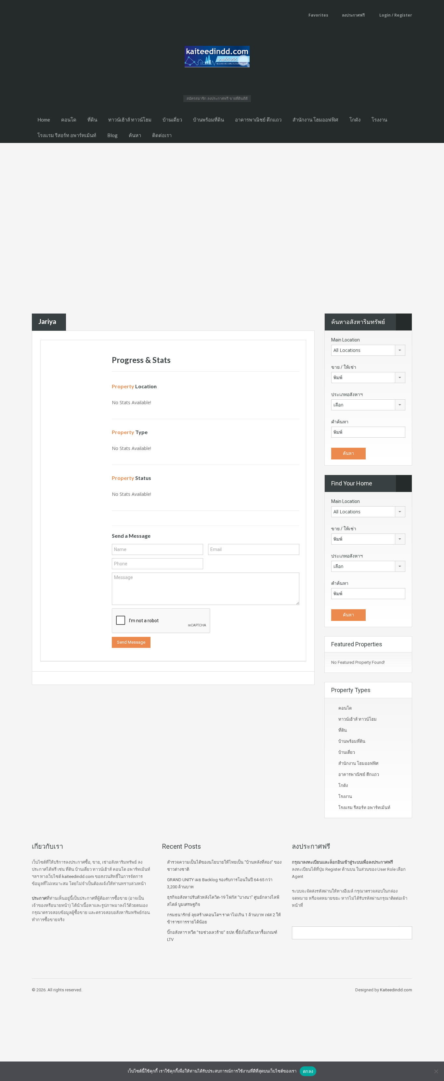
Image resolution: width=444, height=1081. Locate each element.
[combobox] (368, 350)
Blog (112, 135)
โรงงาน (379, 119)
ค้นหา (135, 135)
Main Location (345, 339)
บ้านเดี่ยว (172, 119)
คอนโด (68, 119)
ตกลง (308, 1071)
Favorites (318, 15)
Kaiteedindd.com (396, 989)
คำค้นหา (339, 421)
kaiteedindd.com (78, 876)
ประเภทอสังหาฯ (347, 394)
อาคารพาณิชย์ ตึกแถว (258, 119)
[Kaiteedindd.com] (217, 58)
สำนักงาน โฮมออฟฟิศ (315, 119)
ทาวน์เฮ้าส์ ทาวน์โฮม (129, 119)
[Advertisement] (222, 191)
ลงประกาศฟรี (353, 15)
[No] (436, 1071)
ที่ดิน (92, 119)
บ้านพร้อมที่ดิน (208, 119)
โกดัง (354, 119)
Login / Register (395, 15)
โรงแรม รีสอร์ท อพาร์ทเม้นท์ (66, 135)
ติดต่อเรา (162, 135)
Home (43, 119)
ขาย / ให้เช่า (343, 367)
